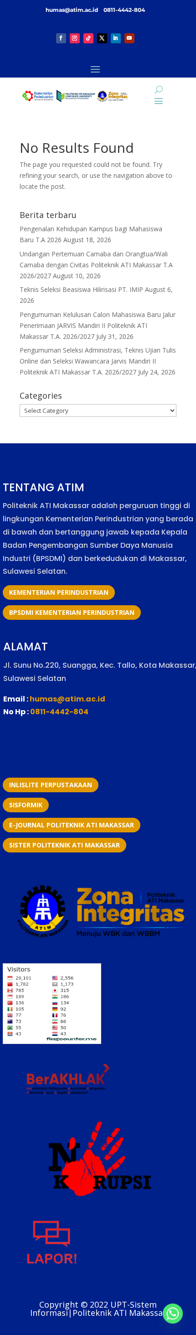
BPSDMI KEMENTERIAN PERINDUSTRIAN (71, 612)
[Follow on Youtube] (129, 38)
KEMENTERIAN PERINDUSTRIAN (58, 592)
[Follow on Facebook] (61, 38)
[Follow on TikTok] (88, 38)
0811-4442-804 (123, 9)
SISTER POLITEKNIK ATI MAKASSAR (64, 845)
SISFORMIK (25, 804)
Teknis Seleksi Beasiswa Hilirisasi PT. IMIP (81, 289)
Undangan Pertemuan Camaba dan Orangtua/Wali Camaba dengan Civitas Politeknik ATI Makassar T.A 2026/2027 (96, 264)
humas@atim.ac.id (72, 9)
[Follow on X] (102, 38)
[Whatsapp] (173, 1314)
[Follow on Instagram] (75, 38)
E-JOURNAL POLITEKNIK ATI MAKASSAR (71, 825)
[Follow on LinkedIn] (116, 38)
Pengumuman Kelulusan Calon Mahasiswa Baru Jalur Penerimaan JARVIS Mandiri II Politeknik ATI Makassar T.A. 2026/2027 (97, 325)
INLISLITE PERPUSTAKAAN (50, 784)
